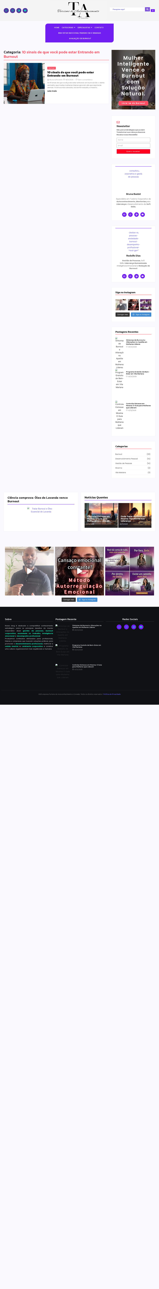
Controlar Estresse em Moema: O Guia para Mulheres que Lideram (138, 406)
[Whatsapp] (6, 10)
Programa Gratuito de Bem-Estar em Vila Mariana (137, 373)
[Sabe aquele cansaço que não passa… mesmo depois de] (121, 304)
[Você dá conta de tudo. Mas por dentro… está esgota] (145, 304)
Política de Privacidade (112, 694)
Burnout (52, 68)
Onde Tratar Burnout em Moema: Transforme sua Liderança (133, 518)
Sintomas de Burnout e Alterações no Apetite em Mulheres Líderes (136, 342)
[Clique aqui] (153, 10)
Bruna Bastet (133, 194)
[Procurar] (147, 9)
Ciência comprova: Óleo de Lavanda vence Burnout (38, 499)
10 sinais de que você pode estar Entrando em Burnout (70, 74)
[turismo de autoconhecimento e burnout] (78, 10)
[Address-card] (124, 214)
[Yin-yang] (18, 10)
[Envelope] (25, 10)
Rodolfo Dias (133, 255)
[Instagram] (12, 10)
